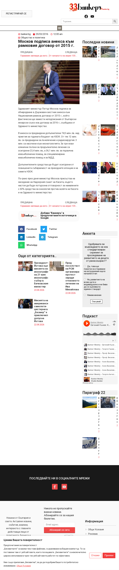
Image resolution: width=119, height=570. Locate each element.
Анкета (88, 233)
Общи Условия (24, 566)
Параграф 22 (93, 392)
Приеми (108, 555)
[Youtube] (92, 16)
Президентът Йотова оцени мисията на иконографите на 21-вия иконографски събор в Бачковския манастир (42, 274)
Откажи (95, 555)
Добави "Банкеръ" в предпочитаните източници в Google (58, 215)
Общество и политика (33, 37)
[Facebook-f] (54, 486)
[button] (59, 28)
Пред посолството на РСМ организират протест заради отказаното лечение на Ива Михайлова (73, 276)
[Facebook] (86, 16)
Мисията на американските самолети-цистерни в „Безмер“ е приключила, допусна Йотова (43, 311)
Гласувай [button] (96, 301)
